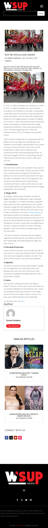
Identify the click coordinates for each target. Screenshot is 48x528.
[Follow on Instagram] (20, 437)
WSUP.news (20, 525)
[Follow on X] (11, 437)
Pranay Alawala (34, 212)
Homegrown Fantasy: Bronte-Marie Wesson (24, 415)
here (23, 301)
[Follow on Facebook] (6, 437)
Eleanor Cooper (25, 377)
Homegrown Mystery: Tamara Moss (24, 374)
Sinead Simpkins (14, 58)
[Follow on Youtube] (15, 437)
